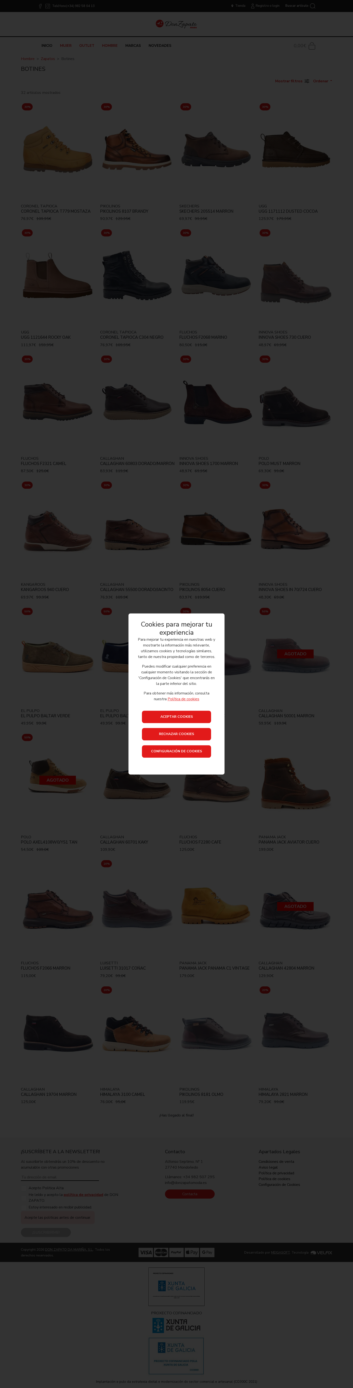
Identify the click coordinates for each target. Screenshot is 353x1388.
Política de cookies (183, 699)
